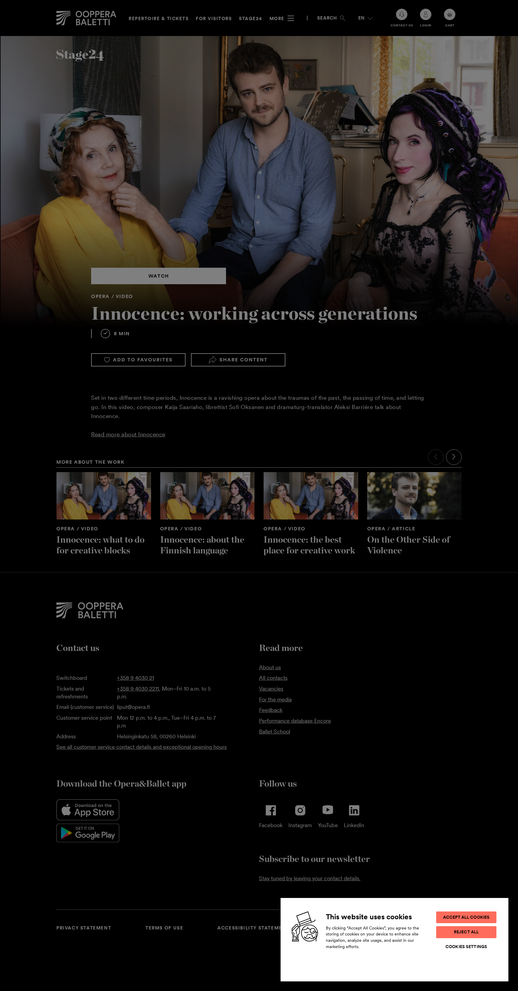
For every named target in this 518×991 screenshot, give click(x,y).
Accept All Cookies (466, 917)
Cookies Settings (466, 946)
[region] (394, 939)
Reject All (466, 931)
